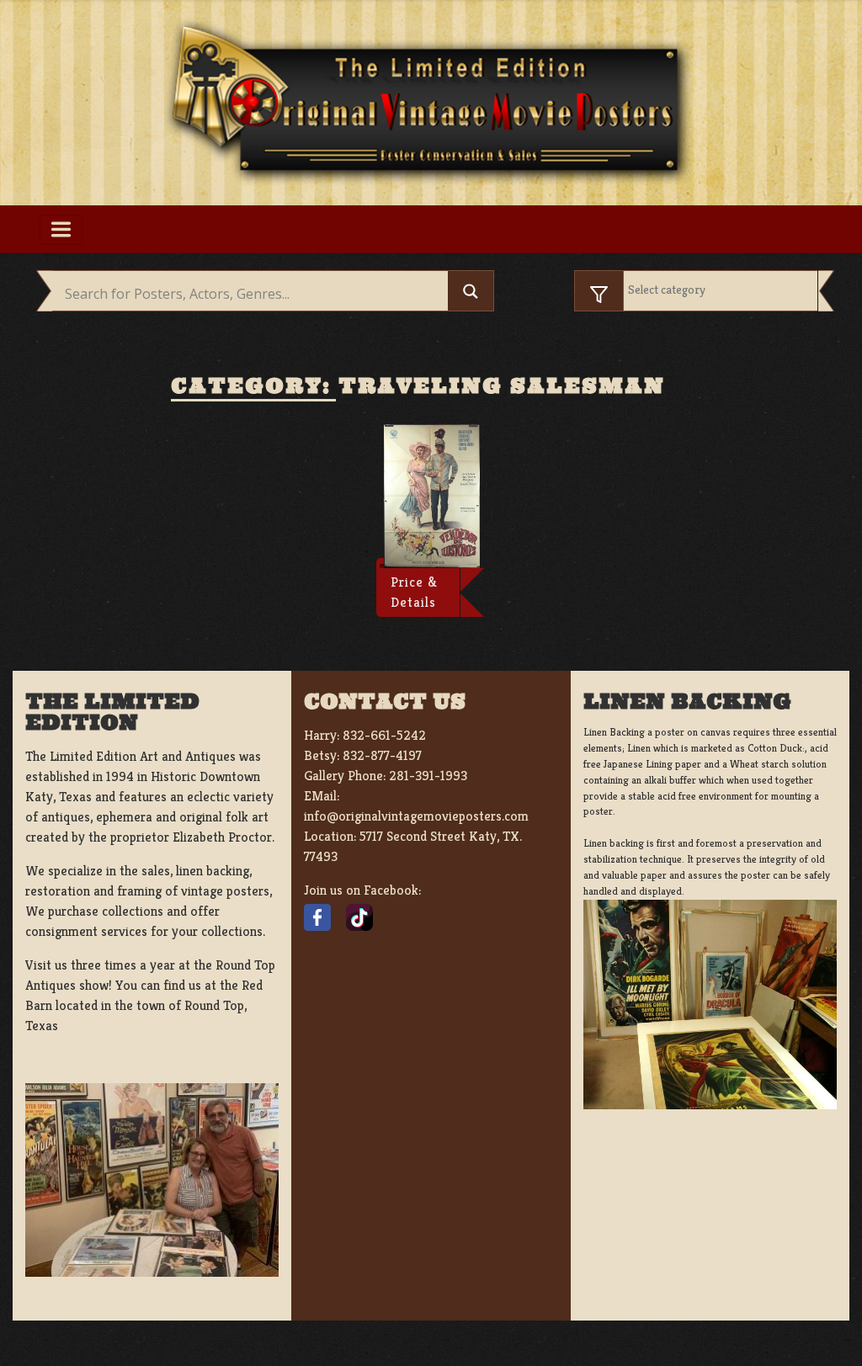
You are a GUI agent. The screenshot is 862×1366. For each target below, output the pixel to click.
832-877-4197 (382, 755)
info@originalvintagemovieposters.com (416, 816)
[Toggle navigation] (61, 230)
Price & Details (414, 592)
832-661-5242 (384, 735)
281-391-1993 (428, 775)
